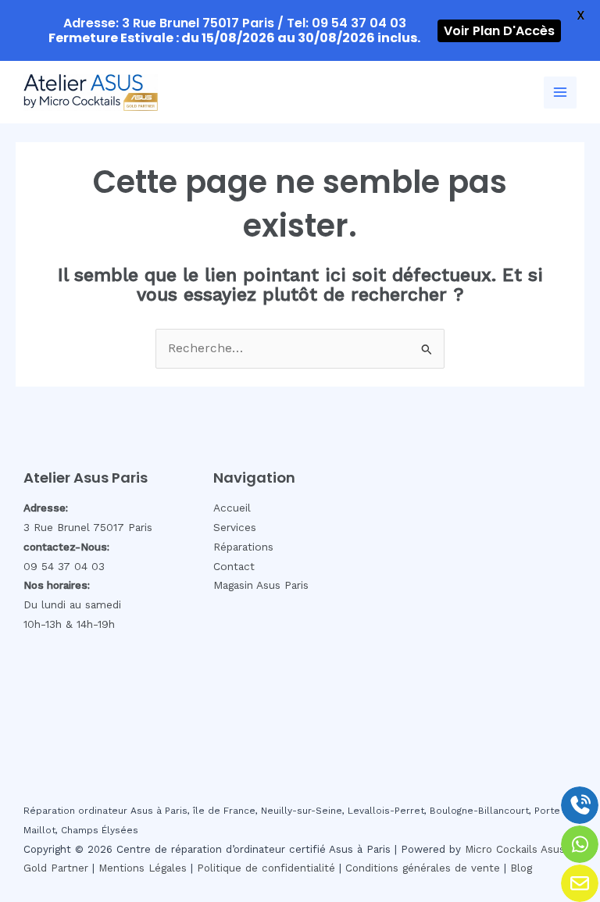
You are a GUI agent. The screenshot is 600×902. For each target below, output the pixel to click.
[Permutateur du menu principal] (560, 93)
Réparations (243, 546)
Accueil (232, 507)
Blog (521, 868)
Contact (234, 566)
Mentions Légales (142, 868)
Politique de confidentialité (266, 868)
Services (234, 527)
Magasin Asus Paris (261, 585)
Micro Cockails (501, 849)
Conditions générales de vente (422, 868)
